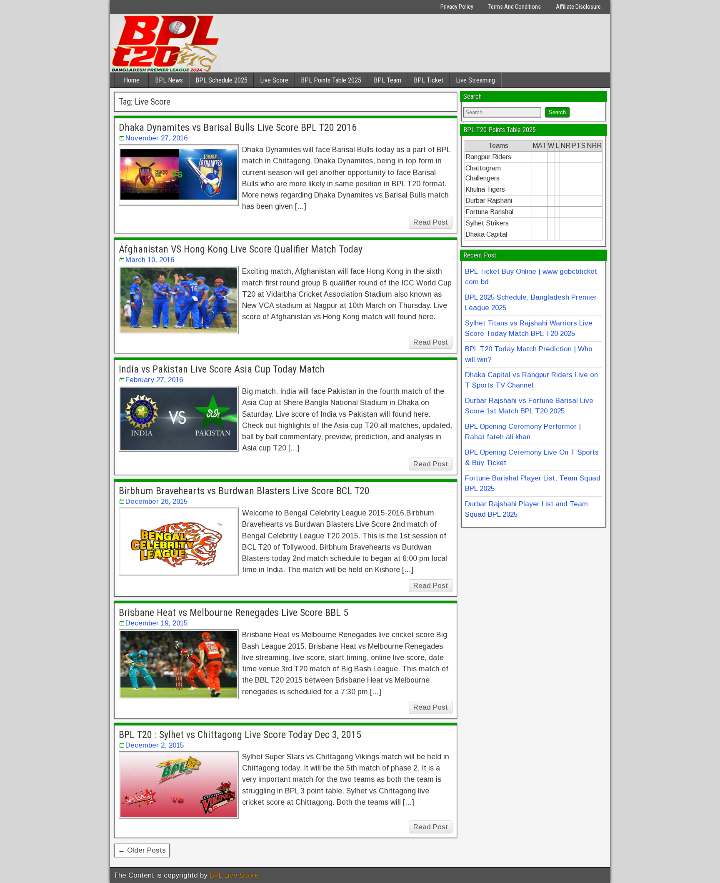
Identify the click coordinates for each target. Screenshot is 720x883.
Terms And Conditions (514, 6)
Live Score (274, 80)
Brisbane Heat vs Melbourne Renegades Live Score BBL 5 (233, 612)
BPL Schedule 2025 (221, 80)
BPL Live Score (234, 875)
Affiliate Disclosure (578, 6)
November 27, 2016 (156, 138)
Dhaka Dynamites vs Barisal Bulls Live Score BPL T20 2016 (238, 127)
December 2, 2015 (154, 745)
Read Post (430, 222)
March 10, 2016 (149, 260)
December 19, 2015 (156, 623)
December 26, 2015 (156, 501)
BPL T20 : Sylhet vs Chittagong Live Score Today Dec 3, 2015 (240, 734)
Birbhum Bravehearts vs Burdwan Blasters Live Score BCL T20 (244, 491)
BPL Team (387, 80)
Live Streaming (475, 80)
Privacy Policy (456, 6)
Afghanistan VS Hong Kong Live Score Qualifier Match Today (240, 249)
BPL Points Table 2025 (331, 80)
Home (132, 80)
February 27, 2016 (154, 380)
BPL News (169, 80)
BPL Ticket (428, 80)
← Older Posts (142, 850)
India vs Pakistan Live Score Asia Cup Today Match (222, 369)
